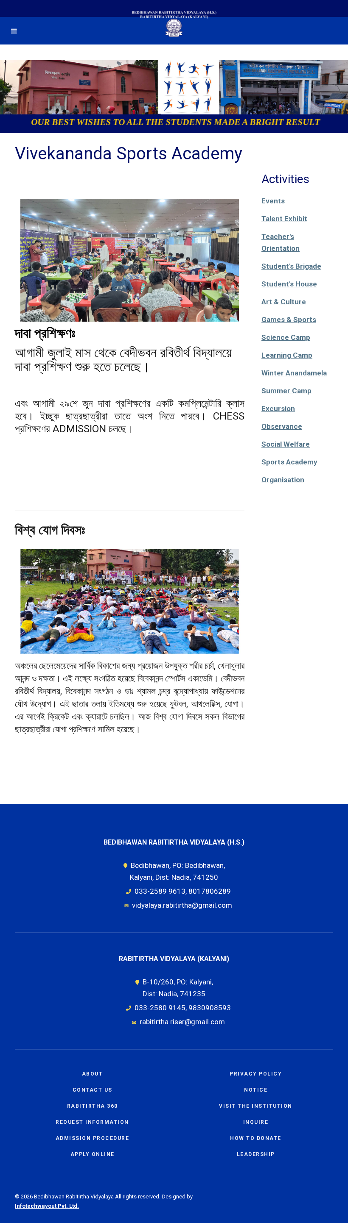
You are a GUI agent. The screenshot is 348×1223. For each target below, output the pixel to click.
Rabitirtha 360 (92, 1106)
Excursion (278, 408)
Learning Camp (286, 355)
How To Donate (255, 1138)
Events (273, 201)
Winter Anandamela (294, 373)
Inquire (256, 1122)
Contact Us (92, 1090)
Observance (281, 426)
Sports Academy (289, 462)
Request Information (92, 1122)
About (92, 1074)
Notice (255, 1090)
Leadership (256, 1154)
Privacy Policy (256, 1074)
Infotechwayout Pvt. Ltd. (47, 1206)
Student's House (289, 284)
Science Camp (285, 337)
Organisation (282, 479)
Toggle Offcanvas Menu (14, 30)
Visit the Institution (255, 1106)
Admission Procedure (92, 1138)
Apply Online (92, 1154)
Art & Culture (283, 301)
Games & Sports (288, 319)
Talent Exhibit (284, 218)
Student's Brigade (291, 266)
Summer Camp (286, 390)
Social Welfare (285, 444)
